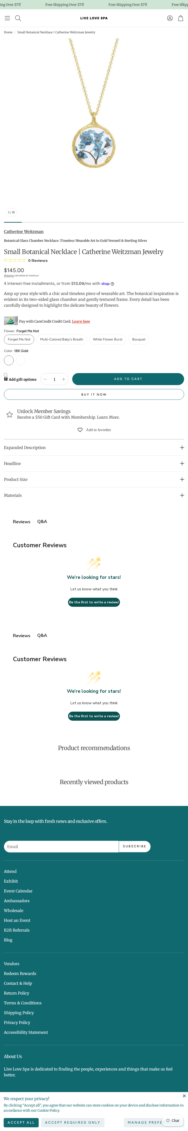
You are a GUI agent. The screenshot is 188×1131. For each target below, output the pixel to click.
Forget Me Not (19, 339)
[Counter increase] (63, 379)
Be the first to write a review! (94, 602)
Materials (13, 495)
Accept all (21, 1122)
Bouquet (138, 339)
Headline (12, 463)
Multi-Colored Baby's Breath (61, 339)
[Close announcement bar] (183, 3)
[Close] (184, 1095)
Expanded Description (25, 447)
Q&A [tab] (42, 521)
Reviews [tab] (21, 522)
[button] (7, 18)
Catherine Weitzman (24, 231)
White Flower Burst (107, 339)
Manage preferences (154, 1122)
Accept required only (73, 1122)
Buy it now (94, 394)
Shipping (9, 275)
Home (8, 32)
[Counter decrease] (45, 379)
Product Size (15, 479)
